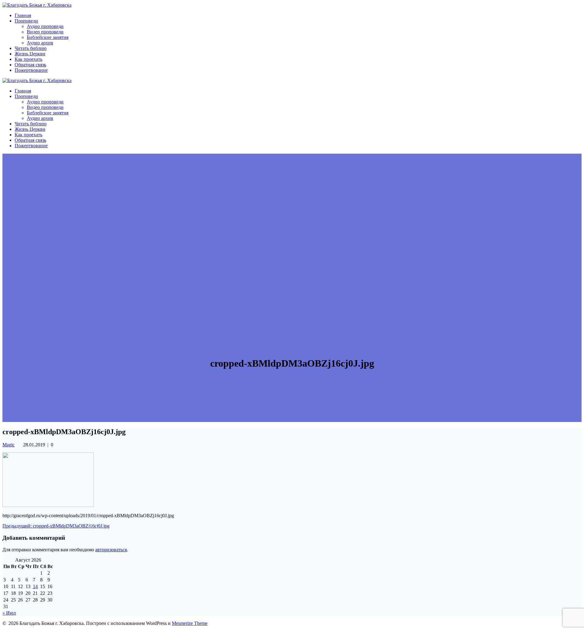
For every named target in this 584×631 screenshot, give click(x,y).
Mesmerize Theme (189, 623)
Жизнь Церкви (30, 53)
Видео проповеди (45, 31)
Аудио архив (40, 42)
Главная (23, 15)
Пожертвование (31, 70)
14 (35, 586)
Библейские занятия (47, 37)
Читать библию (31, 48)
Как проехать (28, 59)
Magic (8, 444)
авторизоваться (111, 549)
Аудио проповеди (45, 26)
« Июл (9, 612)
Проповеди (26, 20)
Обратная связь (30, 64)
